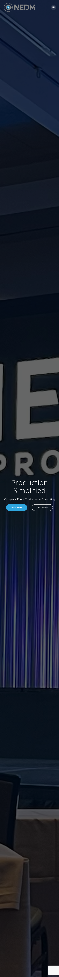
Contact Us (42, 507)
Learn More (16, 507)
